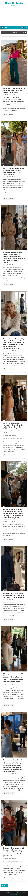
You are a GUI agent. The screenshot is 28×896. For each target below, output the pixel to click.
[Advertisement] (14, 17)
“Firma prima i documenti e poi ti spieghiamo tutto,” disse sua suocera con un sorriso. (14, 90)
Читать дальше (9, 114)
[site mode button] (22, 27)
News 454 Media (14, 3)
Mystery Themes (13, 894)
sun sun (15, 94)
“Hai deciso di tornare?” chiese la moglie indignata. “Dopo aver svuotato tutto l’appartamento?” (14, 595)
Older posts (5, 885)
